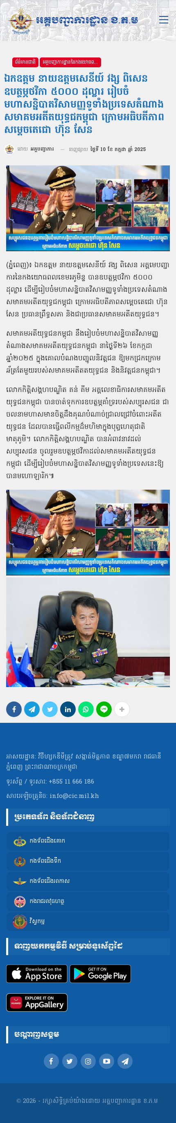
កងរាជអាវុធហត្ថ (46, 901)
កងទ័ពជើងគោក (47, 841)
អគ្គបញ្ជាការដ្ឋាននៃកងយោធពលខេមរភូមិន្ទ (72, 62)
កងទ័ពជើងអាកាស (49, 881)
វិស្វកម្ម (37, 921)
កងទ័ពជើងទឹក (45, 861)
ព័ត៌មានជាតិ (25, 62)
